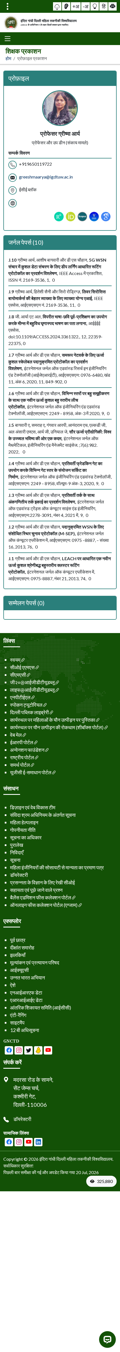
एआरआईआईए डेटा (26, 1000)
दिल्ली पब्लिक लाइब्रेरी (29, 712)
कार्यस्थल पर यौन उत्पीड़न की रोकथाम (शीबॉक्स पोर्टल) (57, 727)
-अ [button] (85, 6)
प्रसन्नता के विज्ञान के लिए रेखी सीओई (42, 882)
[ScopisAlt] (82, 216)
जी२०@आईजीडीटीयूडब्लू (32, 682)
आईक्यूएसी (19, 970)
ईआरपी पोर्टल (21, 742)
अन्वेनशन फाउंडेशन (27, 750)
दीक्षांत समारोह (22, 947)
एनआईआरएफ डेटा (26, 992)
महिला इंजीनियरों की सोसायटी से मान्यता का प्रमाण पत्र (57, 867)
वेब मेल (16, 735)
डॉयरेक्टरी (19, 875)
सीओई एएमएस (22, 667)
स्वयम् (15, 660)
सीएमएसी (18, 675)
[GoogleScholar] (106, 216)
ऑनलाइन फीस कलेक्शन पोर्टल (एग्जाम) (44, 905)
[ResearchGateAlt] (59, 216)
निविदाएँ (16, 852)
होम (8, 58)
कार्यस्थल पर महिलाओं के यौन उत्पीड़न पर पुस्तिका (52, 720)
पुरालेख (16, 845)
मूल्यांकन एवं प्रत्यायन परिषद (34, 962)
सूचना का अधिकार (26, 837)
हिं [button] (103, 6)
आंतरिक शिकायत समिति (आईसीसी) (40, 1007)
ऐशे (13, 985)
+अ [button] (75, 6)
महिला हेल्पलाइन (24, 822)
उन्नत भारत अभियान (27, 977)
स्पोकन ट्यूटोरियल (26, 705)
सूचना (15, 860)
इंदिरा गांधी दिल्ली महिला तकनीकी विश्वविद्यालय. (76, 1159)
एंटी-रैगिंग (18, 1015)
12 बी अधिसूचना (24, 1030)
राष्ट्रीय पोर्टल (22, 757)
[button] (57, 6)
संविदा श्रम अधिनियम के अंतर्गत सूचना (43, 815)
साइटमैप (17, 1022)
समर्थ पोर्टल (20, 765)
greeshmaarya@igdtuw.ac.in (46, 176)
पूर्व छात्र (17, 940)
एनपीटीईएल (20, 697)
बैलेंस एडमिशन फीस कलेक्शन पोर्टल (40, 897)
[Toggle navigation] (7, 6)
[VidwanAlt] (94, 216)
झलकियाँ (17, 955)
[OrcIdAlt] (70, 216)
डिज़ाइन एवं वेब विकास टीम (32, 807)
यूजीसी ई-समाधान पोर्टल (30, 772)
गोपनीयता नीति (22, 830)
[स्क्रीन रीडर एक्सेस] (66, 6)
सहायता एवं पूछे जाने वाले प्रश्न (36, 890)
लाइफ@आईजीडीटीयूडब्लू (32, 690)
